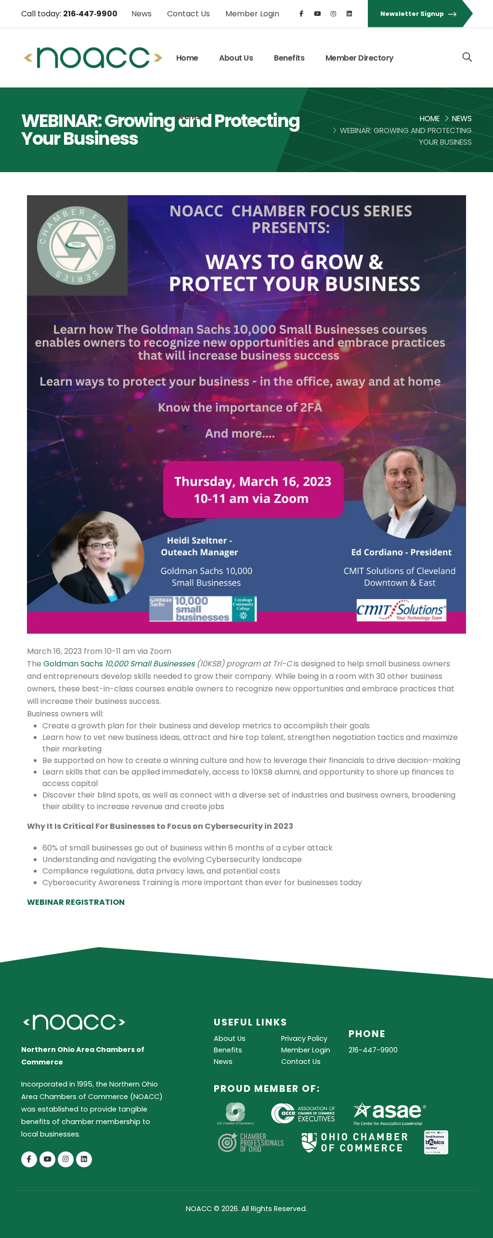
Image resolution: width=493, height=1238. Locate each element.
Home (187, 57)
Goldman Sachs (119, 663)
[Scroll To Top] (476, 1227)
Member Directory (359, 57)
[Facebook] (301, 14)
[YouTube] (317, 14)
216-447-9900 (373, 1050)
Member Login (252, 13)
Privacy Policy (304, 1038)
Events (188, 116)
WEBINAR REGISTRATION (76, 902)
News (141, 13)
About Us (236, 57)
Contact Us (188, 13)
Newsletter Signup (412, 14)
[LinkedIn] (349, 14)
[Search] (467, 57)
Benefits (289, 57)
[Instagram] (333, 14)
